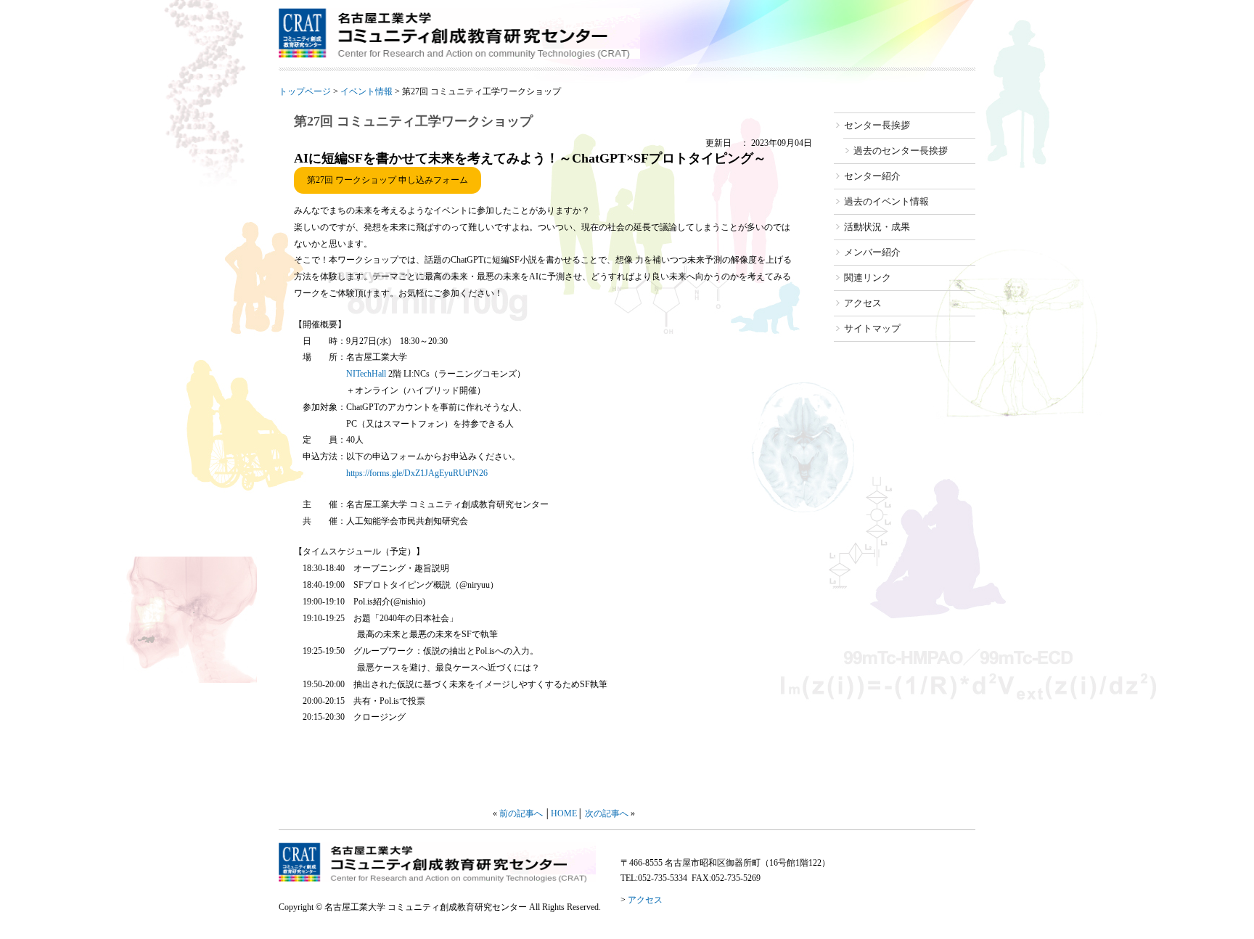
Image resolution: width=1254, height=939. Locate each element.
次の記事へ (606, 813)
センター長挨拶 (877, 125)
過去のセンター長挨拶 (900, 150)
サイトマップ (872, 328)
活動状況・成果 (877, 226)
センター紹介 (872, 176)
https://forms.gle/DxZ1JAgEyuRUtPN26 (417, 473)
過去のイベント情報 (886, 201)
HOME (564, 813)
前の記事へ (521, 813)
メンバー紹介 (872, 252)
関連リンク (867, 277)
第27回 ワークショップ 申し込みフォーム (387, 180)
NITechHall (367, 374)
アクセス (863, 303)
